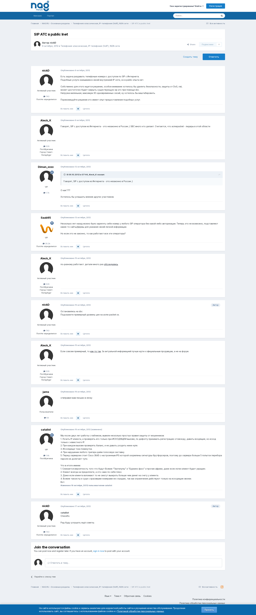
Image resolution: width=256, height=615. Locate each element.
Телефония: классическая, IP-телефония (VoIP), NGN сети (90, 46)
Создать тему (190, 57)
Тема (117, 596)
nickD (53, 42)
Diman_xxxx (46, 166)
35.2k (47, 243)
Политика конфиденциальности (208, 599)
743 (47, 96)
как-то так (95, 351)
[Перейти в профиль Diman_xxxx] (46, 177)
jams (46, 391)
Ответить (214, 57)
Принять (209, 609)
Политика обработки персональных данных (202, 603)
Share (192, 44)
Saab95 (46, 217)
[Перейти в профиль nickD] (37, 44)
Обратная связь (132, 596)
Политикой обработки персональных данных (140, 611)
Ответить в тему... (59, 563)
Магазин (38, 16)
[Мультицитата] (78, 109)
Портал (50, 16)
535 (47, 146)
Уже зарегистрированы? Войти (186, 6)
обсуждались (111, 264)
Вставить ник (67, 108)
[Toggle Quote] (65, 174)
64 (47, 418)
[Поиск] (222, 15)
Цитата (86, 108)
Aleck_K (45, 120)
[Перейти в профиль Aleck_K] (46, 131)
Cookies (147, 596)
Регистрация (215, 6)
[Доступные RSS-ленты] (222, 587)
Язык (107, 596)
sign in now (98, 551)
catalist (46, 429)
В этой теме (209, 16)
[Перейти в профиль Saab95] (46, 228)
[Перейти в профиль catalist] (46, 440)
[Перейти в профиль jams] (46, 402)
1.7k (47, 193)
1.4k (47, 455)
